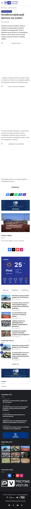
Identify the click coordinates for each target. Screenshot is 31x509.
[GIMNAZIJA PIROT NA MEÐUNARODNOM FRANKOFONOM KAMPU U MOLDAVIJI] (6, 323)
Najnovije (6, 290)
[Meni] (2, 3)
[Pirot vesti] (11, 2)
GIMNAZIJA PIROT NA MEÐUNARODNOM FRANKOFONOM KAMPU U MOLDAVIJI (20, 323)
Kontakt (23, 501)
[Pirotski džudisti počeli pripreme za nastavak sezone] (6, 315)
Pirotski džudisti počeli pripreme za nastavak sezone (14, 227)
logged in (10, 240)
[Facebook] (7, 194)
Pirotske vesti (11, 494)
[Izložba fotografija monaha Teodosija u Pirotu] (25, 454)
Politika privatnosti (16, 501)
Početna (4, 7)
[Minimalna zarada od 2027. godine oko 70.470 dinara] (6, 298)
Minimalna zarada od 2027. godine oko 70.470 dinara (20, 296)
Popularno (15, 290)
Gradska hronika (12, 7)
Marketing (8, 501)
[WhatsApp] (15, 194)
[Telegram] (19, 194)
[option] (15, 222)
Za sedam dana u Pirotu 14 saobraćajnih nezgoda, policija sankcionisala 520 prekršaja (20, 305)
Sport (8, 220)
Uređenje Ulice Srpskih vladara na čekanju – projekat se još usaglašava (20, 332)
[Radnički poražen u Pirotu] (5, 460)
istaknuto (16, 187)
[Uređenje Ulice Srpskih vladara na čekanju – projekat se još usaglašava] (6, 333)
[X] (11, 194)
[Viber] (23, 194)
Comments (24, 290)
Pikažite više (15, 364)
